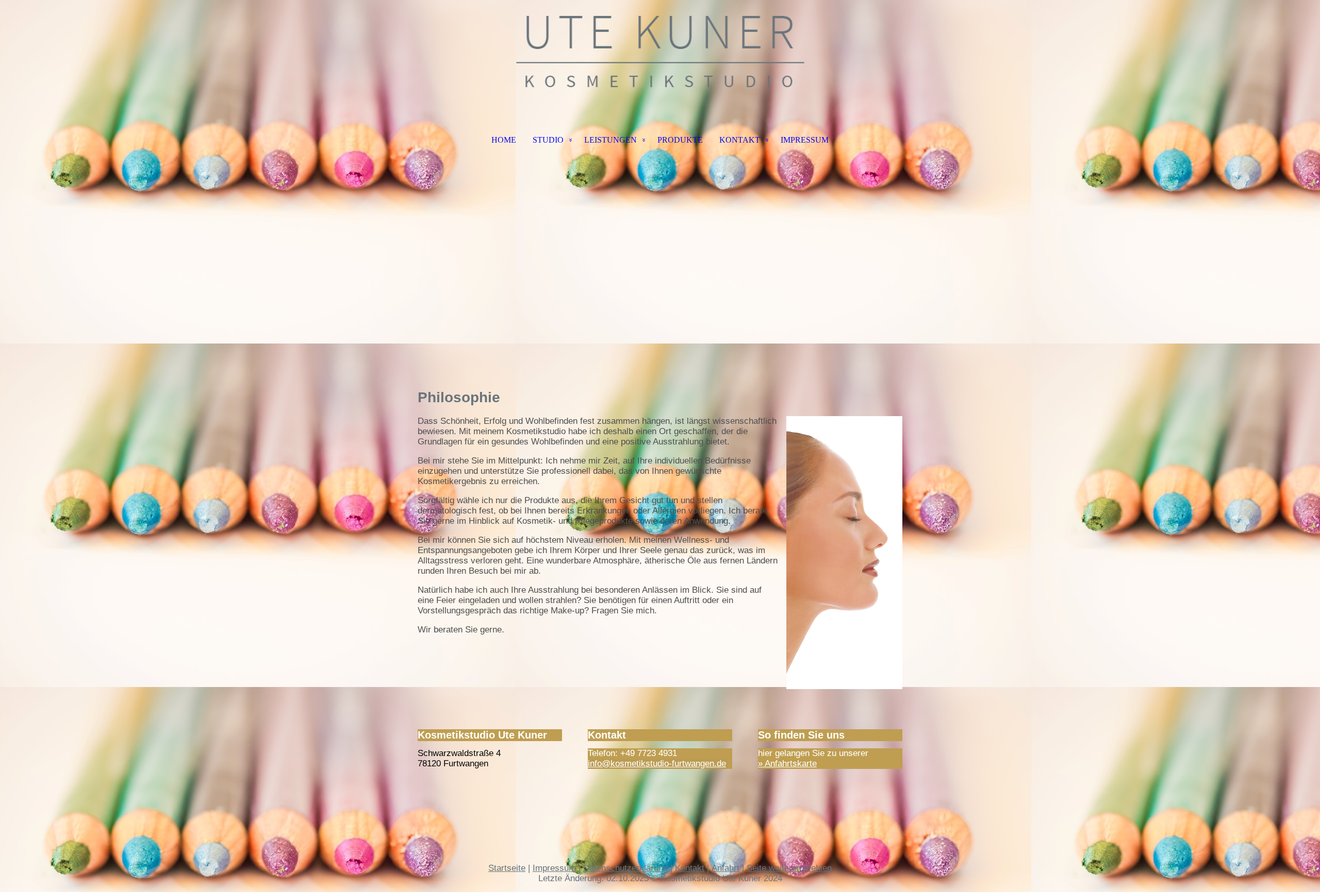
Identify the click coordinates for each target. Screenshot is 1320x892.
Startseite (506, 868)
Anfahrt (725, 868)
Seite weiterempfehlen (789, 868)
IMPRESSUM (805, 139)
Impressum (554, 868)
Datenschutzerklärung (625, 868)
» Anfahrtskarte (787, 763)
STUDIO (548, 139)
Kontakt (689, 868)
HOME (503, 139)
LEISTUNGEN (610, 139)
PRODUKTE (680, 139)
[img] (660, 51)
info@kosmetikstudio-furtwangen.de (657, 763)
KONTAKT (739, 139)
